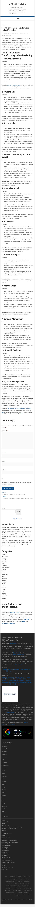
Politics (4, 589)
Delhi (3, 563)
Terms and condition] (14, 682)
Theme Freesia (18, 899)
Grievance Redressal (7, 857)
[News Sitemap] (6, 684)
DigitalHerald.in (14, 612)
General (4, 571)
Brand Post (4, 560)
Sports (3, 591)
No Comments (24, 33)
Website (4, 469)
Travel (3, 596)
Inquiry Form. (18, 664)
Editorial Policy (5, 849)
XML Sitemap (17, 895)
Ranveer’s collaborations (13, 85)
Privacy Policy (5, 822)
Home (3, 820)
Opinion (4, 587)
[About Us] (4, 677)
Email (3, 461)
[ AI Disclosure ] (10, 712)
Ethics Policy (5, 852)
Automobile (5, 556)
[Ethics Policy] (9, 679)
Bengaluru (4, 558)
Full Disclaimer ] (12, 724)
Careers (4, 835)
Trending (4, 598)
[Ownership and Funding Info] (15, 680)
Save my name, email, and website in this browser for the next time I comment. (17, 483)
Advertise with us (6, 825)
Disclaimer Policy (6, 845)
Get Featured (5, 855)
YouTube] (4, 671)
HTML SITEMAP (6, 859)
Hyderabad (4, 574)
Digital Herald (17, 3)
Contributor (5, 869)
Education (4, 565)
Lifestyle (4, 582)
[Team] (22, 682)
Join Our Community (7, 860)
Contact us (4, 838)
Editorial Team (5, 850)
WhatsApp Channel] (26, 669)
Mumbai (4, 584)
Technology (5, 595)
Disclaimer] (5, 682)
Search (3, 508)
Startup (4, 593)
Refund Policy (5, 864)
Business (4, 25)
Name (3, 453)
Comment (4, 430)
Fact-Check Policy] (19, 679)
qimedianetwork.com (18, 654)
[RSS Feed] (13, 684)
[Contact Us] (11, 677)
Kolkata (4, 580)
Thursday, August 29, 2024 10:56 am (10, 33)
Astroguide (4, 554)
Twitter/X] (17, 669)
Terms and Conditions (7, 867)
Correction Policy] (20, 677)
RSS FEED (4, 865)
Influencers (8, 35)
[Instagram (10, 671)
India (4, 35)
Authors (4, 832)
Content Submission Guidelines (9, 840)
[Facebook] (4, 669)
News (3, 585)
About (3, 823)
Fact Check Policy (6, 854)
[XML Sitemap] (27, 682)
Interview (4, 578)
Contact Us (22, 663)
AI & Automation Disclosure (9, 828)
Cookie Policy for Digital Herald (10, 842)
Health (3, 572)
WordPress (24, 899)
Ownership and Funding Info (9, 862)
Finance (4, 569)
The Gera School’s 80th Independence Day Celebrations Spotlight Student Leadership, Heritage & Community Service (16, 536)
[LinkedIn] (10, 669)
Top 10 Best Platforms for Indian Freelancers (19, 408)
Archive (4, 830)
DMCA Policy (5, 847)
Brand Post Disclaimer (7, 833)
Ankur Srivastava (27, 658)
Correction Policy (6, 843)
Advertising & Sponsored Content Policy (12, 827)
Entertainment (5, 567)
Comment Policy (6, 837)
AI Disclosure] (27, 680)
